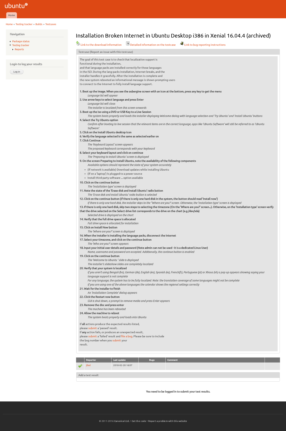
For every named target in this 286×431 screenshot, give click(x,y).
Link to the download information (101, 44)
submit (92, 328)
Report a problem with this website (167, 421)
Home (11, 15)
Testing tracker (24, 24)
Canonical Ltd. (122, 421)
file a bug (126, 336)
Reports (19, 49)
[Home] (17, 6)
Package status (21, 41)
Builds (38, 24)
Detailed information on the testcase (153, 44)
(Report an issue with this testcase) (111, 51)
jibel (88, 365)
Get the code (139, 421)
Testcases (50, 24)
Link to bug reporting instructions (204, 44)
